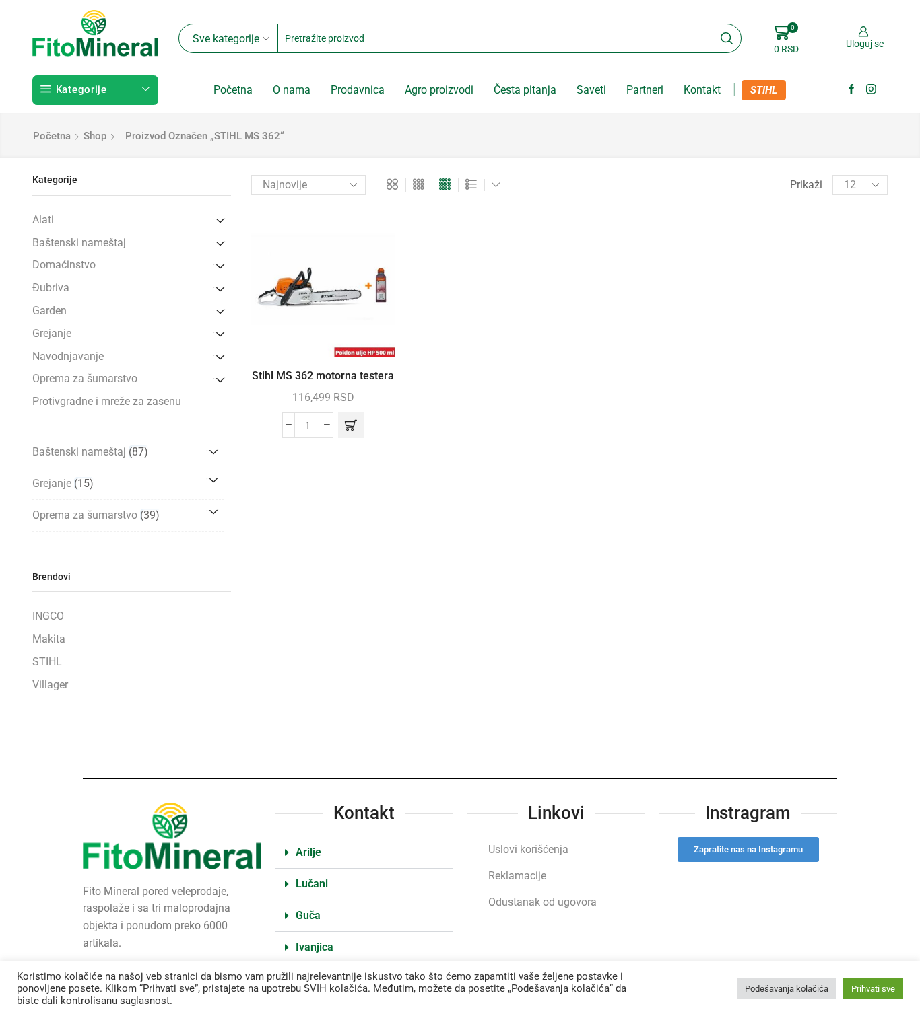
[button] (351, 425)
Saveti (591, 89)
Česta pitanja (525, 89)
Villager (50, 684)
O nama (291, 89)
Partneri (644, 89)
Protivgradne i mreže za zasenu (106, 401)
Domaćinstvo (64, 264)
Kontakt (702, 89)
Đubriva (50, 287)
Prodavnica (358, 89)
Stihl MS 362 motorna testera (323, 375)
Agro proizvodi (439, 89)
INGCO (48, 616)
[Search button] (727, 38)
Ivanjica (314, 947)
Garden (49, 310)
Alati (43, 219)
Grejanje (51, 333)
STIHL (763, 90)
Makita (48, 638)
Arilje (308, 852)
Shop (95, 136)
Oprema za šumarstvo (84, 378)
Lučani (312, 883)
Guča (308, 915)
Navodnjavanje (68, 356)
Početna (233, 89)
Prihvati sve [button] (873, 989)
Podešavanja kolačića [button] (786, 989)
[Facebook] (852, 90)
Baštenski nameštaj (79, 242)
